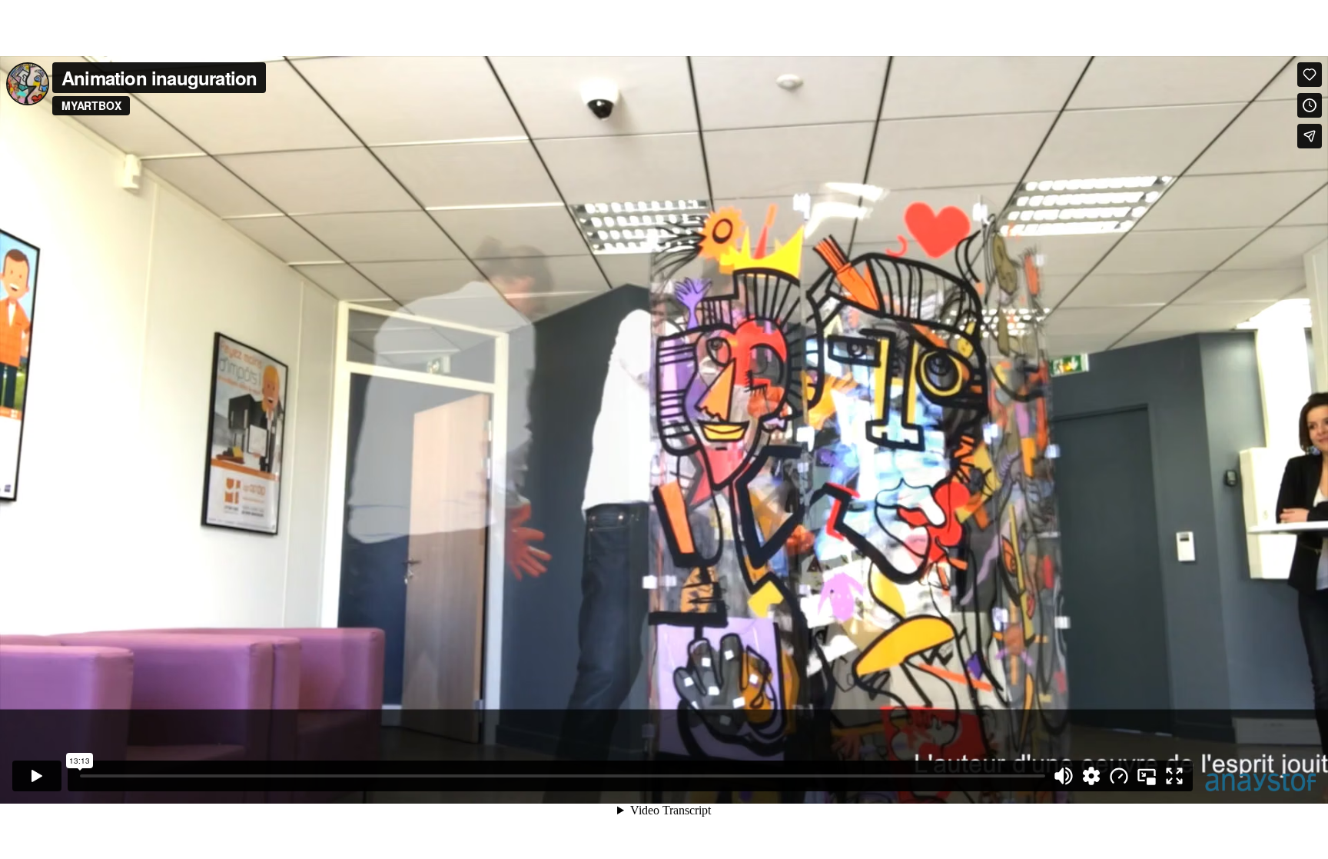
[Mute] (1063, 776)
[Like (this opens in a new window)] (1309, 74)
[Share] (1309, 136)
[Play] (36, 776)
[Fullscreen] (1174, 776)
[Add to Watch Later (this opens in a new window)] (1309, 105)
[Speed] (1119, 776)
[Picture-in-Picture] (1146, 776)
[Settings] (1091, 776)
